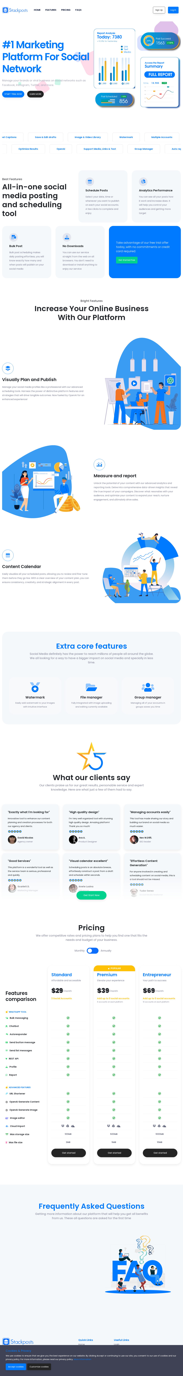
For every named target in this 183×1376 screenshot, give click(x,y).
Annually (106, 950)
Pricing (65, 10)
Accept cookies (16, 1366)
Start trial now (13, 94)
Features (50, 10)
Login (116, 1344)
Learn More (35, 94)
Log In (173, 10)
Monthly (80, 950)
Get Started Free (127, 260)
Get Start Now (91, 895)
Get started (68, 1152)
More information (82, 1359)
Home (37, 10)
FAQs (78, 10)
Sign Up (159, 10)
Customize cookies (39, 1366)
